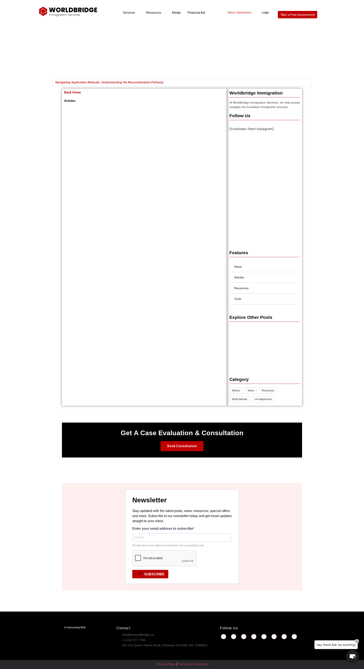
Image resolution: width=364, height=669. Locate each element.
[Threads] (263, 636)
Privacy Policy (165, 664)
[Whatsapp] (284, 636)
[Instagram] (233, 636)
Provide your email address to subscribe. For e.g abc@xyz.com (168, 545)
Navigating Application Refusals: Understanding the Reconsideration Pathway (109, 82)
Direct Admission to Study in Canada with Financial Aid (264, 361)
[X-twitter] (253, 636)
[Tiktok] (294, 636)
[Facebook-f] (223, 636)
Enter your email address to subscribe (162, 528)
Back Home (72, 92)
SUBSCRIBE (154, 574)
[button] (352, 656)
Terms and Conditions (193, 664)
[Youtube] (274, 636)
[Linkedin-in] (243, 636)
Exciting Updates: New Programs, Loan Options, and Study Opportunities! (262, 342)
